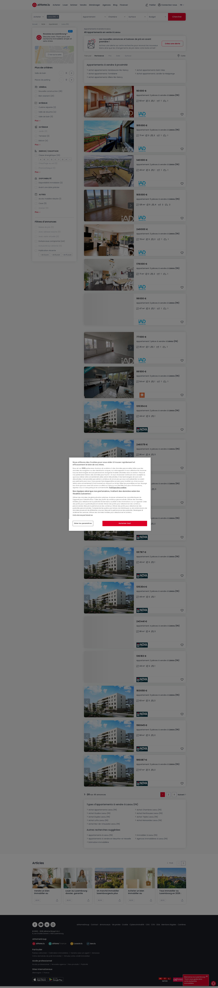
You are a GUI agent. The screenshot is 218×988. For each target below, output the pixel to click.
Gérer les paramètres (83, 523)
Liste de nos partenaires (83, 515)
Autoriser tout (125, 523)
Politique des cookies (117, 488)
